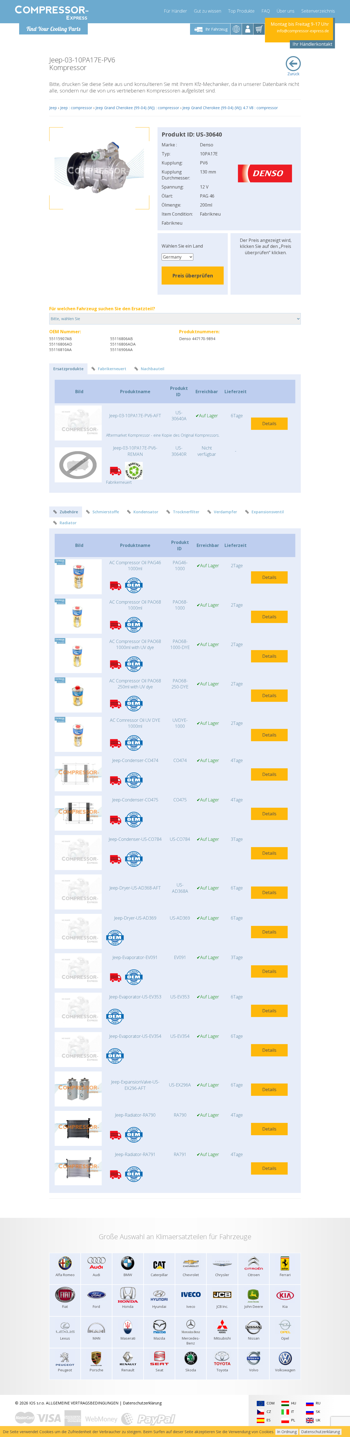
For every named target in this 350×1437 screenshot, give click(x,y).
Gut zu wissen (207, 11)
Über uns (285, 11)
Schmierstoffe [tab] (105, 511)
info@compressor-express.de (303, 30)
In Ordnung (287, 1431)
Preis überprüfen (192, 275)
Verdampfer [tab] (225, 511)
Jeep (53, 107)
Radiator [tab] (68, 522)
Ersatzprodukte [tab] (68, 368)
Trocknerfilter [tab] (186, 511)
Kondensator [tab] (145, 511)
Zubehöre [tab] (69, 511)
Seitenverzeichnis (318, 11)
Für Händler (175, 11)
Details (269, 424)
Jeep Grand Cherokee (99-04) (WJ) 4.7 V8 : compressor (230, 107)
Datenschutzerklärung (142, 1403)
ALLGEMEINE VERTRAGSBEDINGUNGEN (82, 1403)
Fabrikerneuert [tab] (112, 368)
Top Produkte (241, 11)
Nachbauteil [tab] (152, 368)
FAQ (265, 11)
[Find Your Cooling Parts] (52, 12)
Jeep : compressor (76, 107)
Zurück (293, 73)
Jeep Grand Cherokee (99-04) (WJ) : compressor (137, 107)
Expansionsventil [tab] (268, 511)
